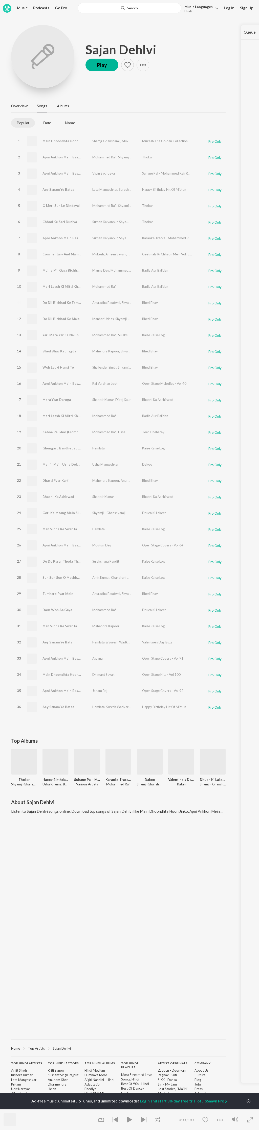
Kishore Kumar (22, 1075)
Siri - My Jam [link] (167, 1084)
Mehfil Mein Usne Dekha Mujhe (67, 464)
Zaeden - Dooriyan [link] (172, 1070)
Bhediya (90, 1089)
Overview (19, 106)
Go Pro (61, 8)
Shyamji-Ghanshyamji (134, 157)
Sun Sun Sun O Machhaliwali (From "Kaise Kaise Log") (84, 577)
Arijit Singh (19, 1070)
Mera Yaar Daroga (56, 400)
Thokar (147, 157)
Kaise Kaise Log (153, 335)
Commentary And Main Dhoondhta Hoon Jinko (79, 254)
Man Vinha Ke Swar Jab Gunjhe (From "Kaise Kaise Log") (86, 529)
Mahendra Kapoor (105, 351)
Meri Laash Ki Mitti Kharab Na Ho (68, 416)
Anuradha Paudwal (106, 303)
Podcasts (41, 8)
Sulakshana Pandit (131, 335)
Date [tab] (47, 123)
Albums (63, 106)
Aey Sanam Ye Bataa (58, 189)
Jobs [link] (198, 1084)
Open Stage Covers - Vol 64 (162, 545)
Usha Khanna (141, 642)
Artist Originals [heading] (173, 1063)
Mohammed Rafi (104, 157)
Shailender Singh (104, 367)
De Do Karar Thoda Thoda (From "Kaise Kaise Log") (82, 561)
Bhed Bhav (150, 303)
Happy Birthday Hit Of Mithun (164, 189)
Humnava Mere (95, 1075)
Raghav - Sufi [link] (167, 1075)
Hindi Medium (94, 1070)
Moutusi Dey (101, 545)
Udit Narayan (21, 1089)
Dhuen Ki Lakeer (154, 513)
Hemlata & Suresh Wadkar (111, 642)
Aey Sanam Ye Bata (57, 642)
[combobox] (129, 8)
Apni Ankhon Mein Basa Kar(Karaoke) (71, 238)
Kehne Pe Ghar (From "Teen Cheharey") (73, 432)
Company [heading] (203, 1063)
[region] (118, 1048)
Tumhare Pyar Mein (57, 594)
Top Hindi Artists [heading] (26, 1063)
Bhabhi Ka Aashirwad (157, 400)
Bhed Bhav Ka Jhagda (59, 351)
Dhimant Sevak (103, 674)
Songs (42, 106)
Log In (229, 8)
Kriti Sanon (56, 1070)
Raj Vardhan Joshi (105, 383)
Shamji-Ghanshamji (106, 141)
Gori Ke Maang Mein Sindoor (65, 513)
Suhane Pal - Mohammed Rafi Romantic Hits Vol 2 (178, 173)
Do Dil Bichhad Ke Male (61, 319)
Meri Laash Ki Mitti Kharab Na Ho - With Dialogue (81, 286)
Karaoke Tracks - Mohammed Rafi (167, 238)
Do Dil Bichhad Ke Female (62, 303)
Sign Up (246, 8)
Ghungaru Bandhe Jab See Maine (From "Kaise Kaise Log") (88, 448)
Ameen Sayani (115, 254)
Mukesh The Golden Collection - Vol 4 (170, 141)
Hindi (188, 11)
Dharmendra (57, 1084)
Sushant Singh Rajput (63, 1075)
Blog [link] (198, 1080)
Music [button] (22, 8)
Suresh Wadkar (130, 189)
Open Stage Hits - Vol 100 (161, 674)
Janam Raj (99, 691)
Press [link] (199, 1089)
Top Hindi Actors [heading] (63, 1063)
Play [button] (102, 65)
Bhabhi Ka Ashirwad (58, 497)
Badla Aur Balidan (155, 270)
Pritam (16, 1084)
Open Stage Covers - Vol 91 (162, 658)
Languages (198, 7)
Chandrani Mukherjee (127, 577)
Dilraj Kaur (123, 400)
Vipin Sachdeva (103, 173)
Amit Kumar (101, 577)
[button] (200, 8)
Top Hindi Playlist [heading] (129, 1065)
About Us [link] (201, 1070)
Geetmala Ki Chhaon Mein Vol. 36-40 (169, 254)
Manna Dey (100, 270)
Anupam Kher (58, 1080)
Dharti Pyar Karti (56, 480)
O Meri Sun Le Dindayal (61, 206)
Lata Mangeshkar (104, 189)
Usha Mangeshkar (131, 432)
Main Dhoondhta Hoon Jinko (65, 141)
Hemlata (98, 448)
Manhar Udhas (103, 319)
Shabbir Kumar (103, 400)
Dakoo (147, 464)
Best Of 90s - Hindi (135, 1084)
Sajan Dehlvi (120, 49)
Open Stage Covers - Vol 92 (162, 691)
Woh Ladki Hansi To (58, 367)
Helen (52, 1089)
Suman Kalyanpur (105, 222)
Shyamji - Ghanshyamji (108, 513)
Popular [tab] (23, 123)
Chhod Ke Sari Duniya (59, 222)
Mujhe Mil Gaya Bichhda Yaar (65, 270)
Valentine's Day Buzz (157, 642)
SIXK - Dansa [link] (167, 1080)
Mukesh (128, 141)
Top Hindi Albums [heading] (99, 1063)
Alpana (97, 658)
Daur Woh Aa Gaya (57, 610)
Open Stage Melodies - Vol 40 (164, 383)
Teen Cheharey (153, 432)
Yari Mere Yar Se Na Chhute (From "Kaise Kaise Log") (84, 335)
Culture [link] (200, 1075)
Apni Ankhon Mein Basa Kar (64, 157)
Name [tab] (70, 123)
